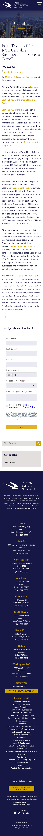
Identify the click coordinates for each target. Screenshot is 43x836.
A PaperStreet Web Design (21, 805)
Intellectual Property (21, 740)
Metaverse (21, 683)
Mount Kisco (21, 630)
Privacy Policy (32, 796)
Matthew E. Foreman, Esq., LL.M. (20, 77)
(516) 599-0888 (21, 535)
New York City (21, 560)
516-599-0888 (21, 553)
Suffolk (21, 541)
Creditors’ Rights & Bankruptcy (21, 715)
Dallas (21, 646)
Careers (8, 796)
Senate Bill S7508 (21, 188)
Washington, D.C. (21, 664)
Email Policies (25, 799)
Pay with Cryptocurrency (21, 691)
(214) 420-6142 (21, 658)
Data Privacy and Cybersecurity (21, 718)
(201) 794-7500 (21, 590)
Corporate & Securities (21, 712)
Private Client (21, 749)
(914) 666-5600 (21, 640)
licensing (34, 87)
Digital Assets (21, 721)
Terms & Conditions (12, 799)
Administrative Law (22, 701)
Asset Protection (21, 707)
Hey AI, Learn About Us (20, 802)
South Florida (21, 612)
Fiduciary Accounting (22, 735)
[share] (4, 317)
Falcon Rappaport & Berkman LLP (21, 825)
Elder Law (22, 724)
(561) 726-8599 (21, 624)
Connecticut (21, 597)
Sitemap (34, 799)
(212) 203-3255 (21, 572)
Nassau (21, 523)
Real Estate (21, 757)
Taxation (21, 765)
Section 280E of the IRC (13, 110)
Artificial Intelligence (21, 704)
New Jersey (21, 578)
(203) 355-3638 (21, 606)
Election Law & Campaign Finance (21, 726)
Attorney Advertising (19, 796)
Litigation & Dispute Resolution (21, 746)
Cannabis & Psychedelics (21, 710)
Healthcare (21, 737)
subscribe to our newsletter (21, 788)
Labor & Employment (21, 743)
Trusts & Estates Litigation (21, 768)
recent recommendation (21, 246)
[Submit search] (38, 443)
